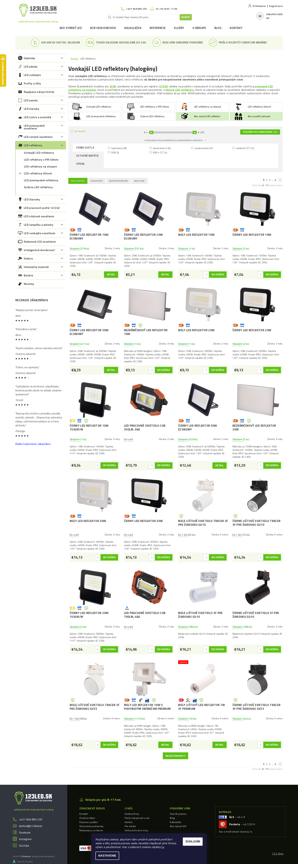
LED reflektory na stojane (40, 166)
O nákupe (199, 28)
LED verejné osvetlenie (38, 137)
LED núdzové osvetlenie (39, 216)
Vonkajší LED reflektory (39, 153)
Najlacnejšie (78, 180)
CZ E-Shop (278, 853)
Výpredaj (29, 58)
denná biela (161, 148)
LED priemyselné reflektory (41, 180)
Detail (111, 274)
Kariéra (128, 822)
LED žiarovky (32, 199)
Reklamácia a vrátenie (91, 830)
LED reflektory (33, 145)
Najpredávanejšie (118, 180)
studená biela (203, 148)
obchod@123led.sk (30, 826)
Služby (179, 28)
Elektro (28, 258)
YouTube (24, 845)
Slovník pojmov (178, 814)
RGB (115, 152)
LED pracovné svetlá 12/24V (42, 208)
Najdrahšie (97, 180)
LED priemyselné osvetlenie (34, 127)
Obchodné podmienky (91, 826)
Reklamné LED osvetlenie (40, 242)
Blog (217, 28)
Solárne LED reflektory (38, 187)
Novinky (29, 284)
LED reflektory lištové (38, 173)
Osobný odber (87, 818)
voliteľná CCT (244, 148)
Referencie (158, 28)
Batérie (28, 275)
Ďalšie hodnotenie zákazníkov (33, 444)
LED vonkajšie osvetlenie (39, 233)
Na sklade (79, 131)
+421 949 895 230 (30, 819)
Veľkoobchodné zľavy (136, 830)
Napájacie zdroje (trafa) (39, 92)
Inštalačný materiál (36, 267)
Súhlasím (192, 841)
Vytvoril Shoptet (25, 861)
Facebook (25, 832)
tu (162, 847)
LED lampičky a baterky (38, 225)
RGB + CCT (159, 152)
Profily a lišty (32, 83)
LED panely (31, 100)
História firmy (132, 814)
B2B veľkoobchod (103, 28)
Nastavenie (107, 855)
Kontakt (236, 28)
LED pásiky (30, 66)
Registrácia (276, 6)
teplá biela (119, 148)
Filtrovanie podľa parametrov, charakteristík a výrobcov (174, 140)
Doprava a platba (88, 822)
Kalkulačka (132, 28)
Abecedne (139, 180)
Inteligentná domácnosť (39, 250)
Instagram (25, 839)
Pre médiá (130, 826)
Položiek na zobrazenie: (260, 132)
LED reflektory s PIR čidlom (41, 159)
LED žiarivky (31, 109)
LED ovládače (32, 75)
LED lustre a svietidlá (37, 117)
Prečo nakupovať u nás (137, 818)
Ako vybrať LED (70, 28)
